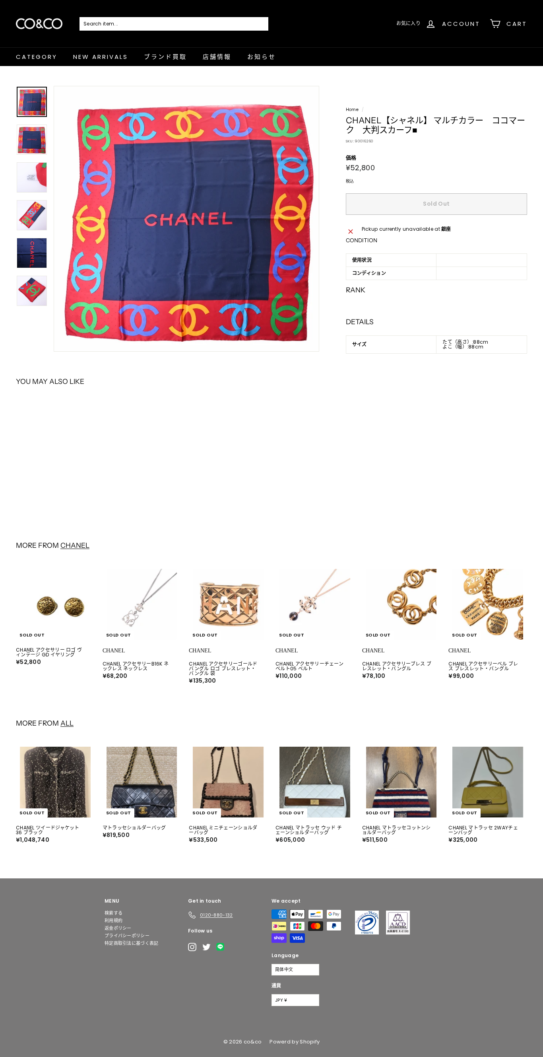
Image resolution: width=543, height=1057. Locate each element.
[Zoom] (186, 218)
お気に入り (408, 23)
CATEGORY (36, 57)
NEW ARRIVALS (100, 57)
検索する (113, 913)
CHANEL (74, 545)
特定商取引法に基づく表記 (132, 943)
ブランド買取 (165, 57)
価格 (351, 157)
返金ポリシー (118, 928)
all (67, 723)
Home (352, 110)
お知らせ (261, 57)
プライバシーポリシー (127, 935)
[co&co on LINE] (222, 946)
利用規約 (113, 920)
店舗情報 (217, 57)
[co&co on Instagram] (192, 947)
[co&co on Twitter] (206, 947)
